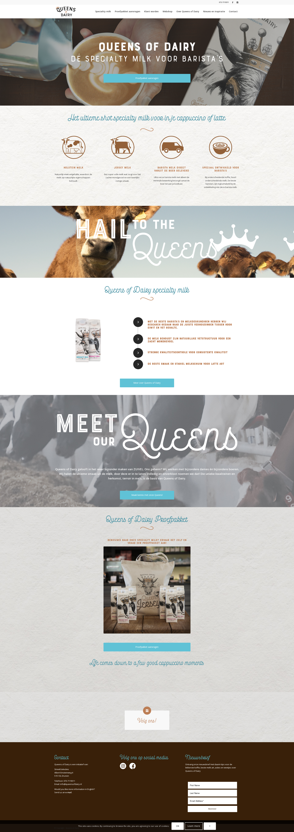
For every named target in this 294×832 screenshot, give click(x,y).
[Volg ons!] (147, 711)
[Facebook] (232, 2)
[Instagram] (237, 2)
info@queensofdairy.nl (71, 784)
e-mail (68, 792)
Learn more (193, 826)
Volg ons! (147, 721)
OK (177, 826)
